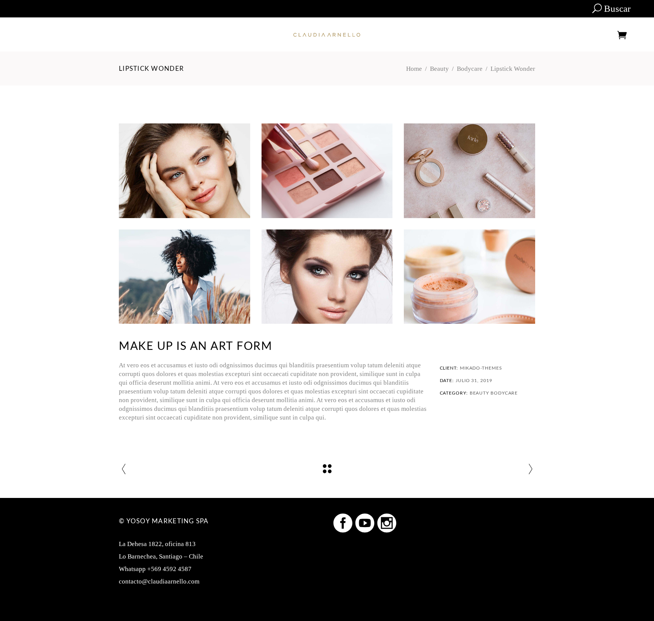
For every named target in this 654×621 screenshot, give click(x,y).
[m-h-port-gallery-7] (469, 276)
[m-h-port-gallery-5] (327, 276)
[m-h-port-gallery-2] (469, 170)
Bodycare (470, 68)
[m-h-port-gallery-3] (327, 170)
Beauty (439, 68)
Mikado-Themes (481, 368)
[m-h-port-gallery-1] (184, 276)
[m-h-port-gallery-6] (184, 170)
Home (414, 68)
